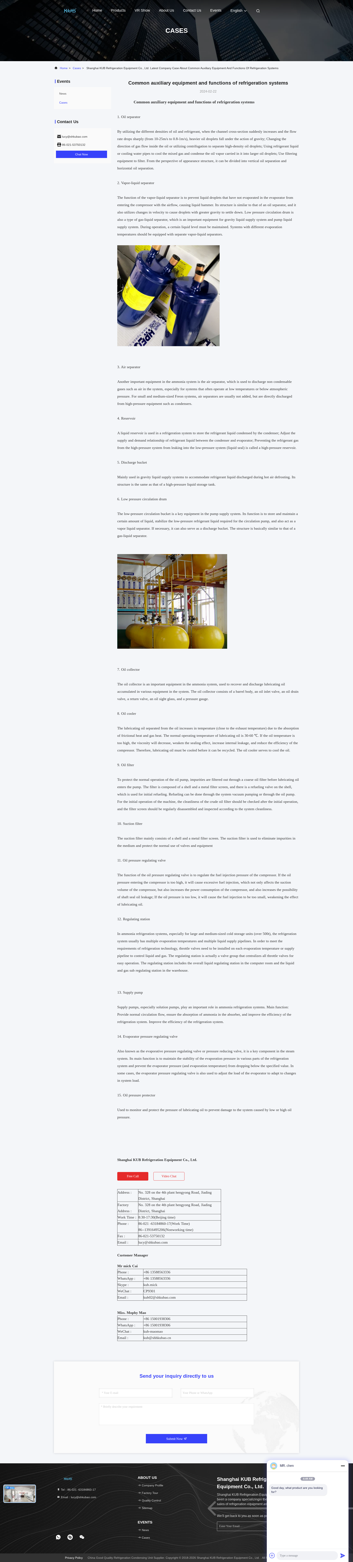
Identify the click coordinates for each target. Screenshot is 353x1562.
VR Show (142, 10)
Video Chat (169, 1176)
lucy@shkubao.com (153, 1242)
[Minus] (342, 1465)
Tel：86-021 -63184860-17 (78, 1489)
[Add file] (272, 1555)
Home (97, 10)
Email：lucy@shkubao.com (78, 1497)
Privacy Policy (74, 1557)
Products (118, 10)
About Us (166, 10)
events (215, 10)
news (62, 93)
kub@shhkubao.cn (157, 1338)
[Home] (70, 10)
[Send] (343, 1555)
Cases (77, 68)
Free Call (133, 1176)
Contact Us (192, 10)
